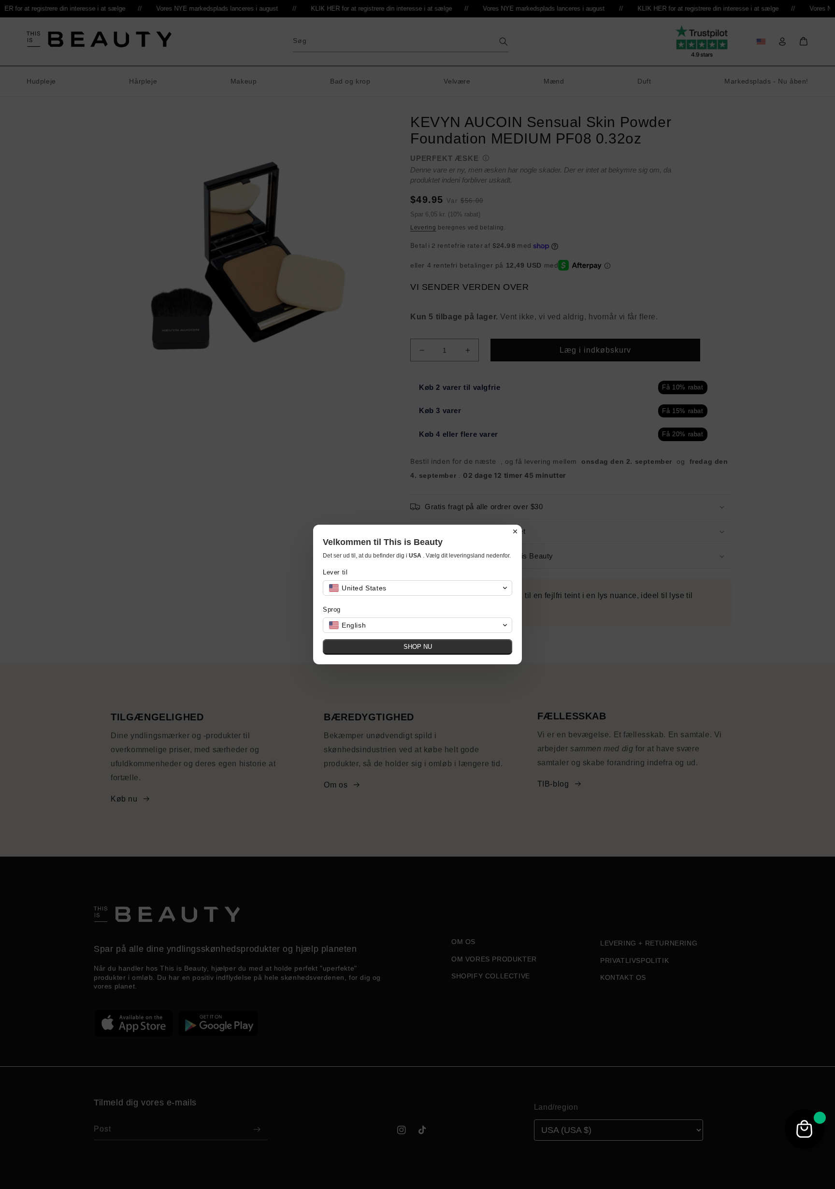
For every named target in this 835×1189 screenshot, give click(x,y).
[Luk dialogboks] (515, 531)
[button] (417, 588)
